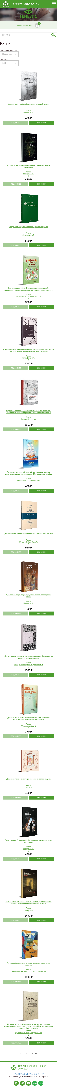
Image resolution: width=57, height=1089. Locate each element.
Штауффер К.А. (28, 358)
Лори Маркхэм (40, 971)
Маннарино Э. (26, 665)
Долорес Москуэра (28, 419)
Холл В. (33, 726)
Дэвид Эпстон (28, 971)
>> (36, 1054)
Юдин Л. (34, 542)
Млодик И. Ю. (25, 542)
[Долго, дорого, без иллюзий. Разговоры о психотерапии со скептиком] (28, 822)
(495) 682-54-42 (36, 1074)
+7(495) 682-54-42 (26, 4)
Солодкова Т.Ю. (36, 1033)
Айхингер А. (25, 726)
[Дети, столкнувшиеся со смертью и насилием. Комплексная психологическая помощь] (28, 638)
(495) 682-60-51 (20, 1074)
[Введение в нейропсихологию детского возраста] (28, 208)
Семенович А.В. (28, 235)
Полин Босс (28, 910)
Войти (19, 25)
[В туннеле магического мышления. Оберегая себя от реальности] (28, 147)
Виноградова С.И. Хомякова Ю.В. (28, 297)
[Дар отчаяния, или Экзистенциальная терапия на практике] (28, 515)
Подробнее (16, 122)
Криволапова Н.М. (22, 1033)
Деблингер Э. (37, 665)
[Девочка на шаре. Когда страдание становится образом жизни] (28, 576)
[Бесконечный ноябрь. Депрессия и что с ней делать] (28, 86)
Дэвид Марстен (17, 971)
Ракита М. (28, 787)
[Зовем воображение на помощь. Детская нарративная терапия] (28, 944)
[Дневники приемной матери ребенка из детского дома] (28, 760)
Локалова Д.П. (34, 481)
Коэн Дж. (17, 665)
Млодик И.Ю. (28, 112)
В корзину (41, 122)
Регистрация (27, 25)
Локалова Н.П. (22, 481)
